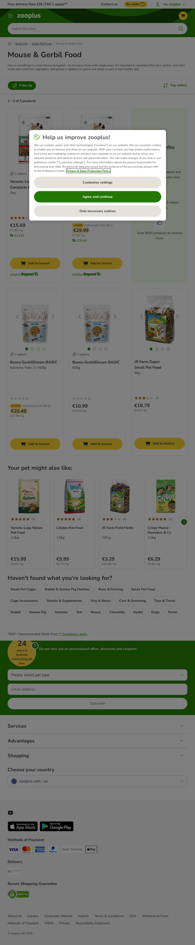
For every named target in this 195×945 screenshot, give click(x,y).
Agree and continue (98, 196)
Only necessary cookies (97, 211)
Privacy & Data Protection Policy (88, 171)
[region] (97, 175)
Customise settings (97, 182)
